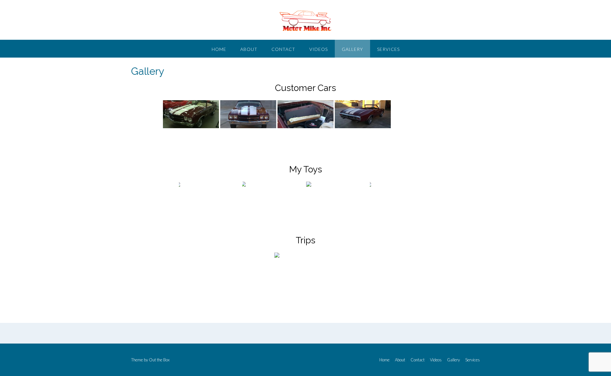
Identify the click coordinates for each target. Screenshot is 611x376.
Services (388, 49)
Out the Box (159, 359)
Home (219, 49)
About (248, 49)
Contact (283, 49)
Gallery (352, 49)
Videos (318, 49)
